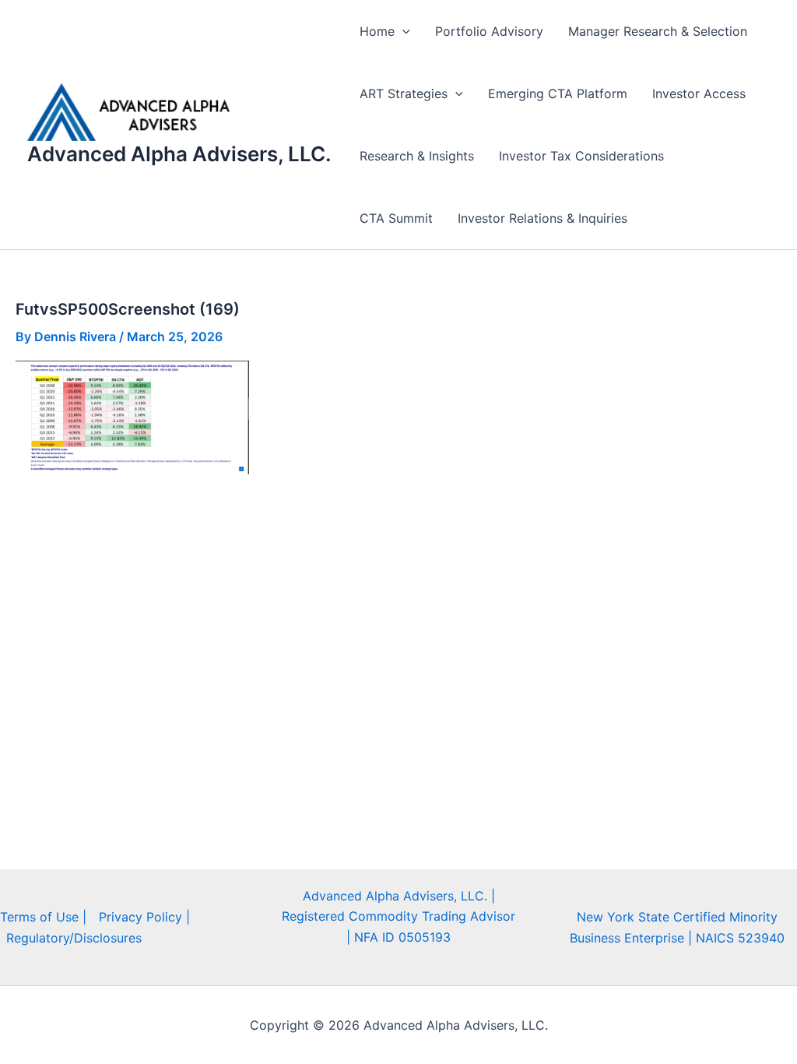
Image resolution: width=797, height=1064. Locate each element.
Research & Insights (417, 156)
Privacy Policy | (144, 917)
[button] (402, 31)
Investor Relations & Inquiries (542, 218)
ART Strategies (404, 93)
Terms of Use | (43, 917)
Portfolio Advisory (489, 31)
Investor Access (699, 93)
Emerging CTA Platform (557, 93)
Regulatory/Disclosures (74, 938)
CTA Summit (396, 218)
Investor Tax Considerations (581, 156)
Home (377, 31)
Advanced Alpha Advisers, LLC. (179, 154)
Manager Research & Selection (657, 31)
